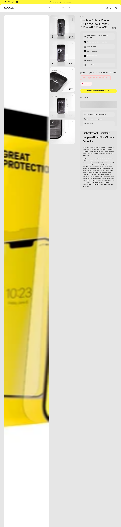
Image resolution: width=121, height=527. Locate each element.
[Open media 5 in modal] (62, 105)
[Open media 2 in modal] (62, 27)
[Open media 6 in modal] (62, 132)
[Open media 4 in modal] (62, 79)
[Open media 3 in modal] (62, 53)
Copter (82, 16)
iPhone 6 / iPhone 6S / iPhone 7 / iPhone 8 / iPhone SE (95, 77)
